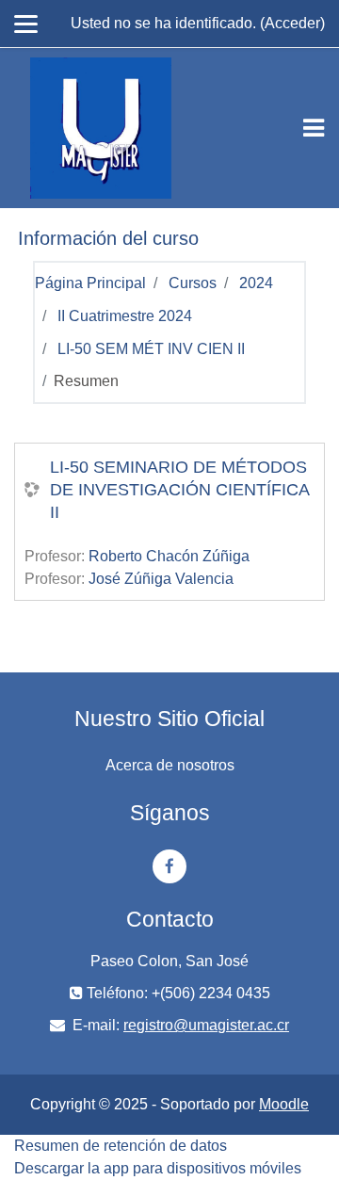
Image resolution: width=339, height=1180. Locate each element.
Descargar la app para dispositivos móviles (157, 1168)
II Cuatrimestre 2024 (124, 316)
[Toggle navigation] (313, 128)
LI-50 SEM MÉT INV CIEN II (151, 349)
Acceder (292, 23)
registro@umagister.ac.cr (206, 1025)
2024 (256, 283)
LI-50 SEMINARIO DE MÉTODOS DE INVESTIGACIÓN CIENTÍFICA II (180, 490)
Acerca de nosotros (169, 765)
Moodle (284, 1104)
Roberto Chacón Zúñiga (169, 556)
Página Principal (90, 283)
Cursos (193, 283)
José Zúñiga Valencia (161, 579)
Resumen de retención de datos (120, 1146)
